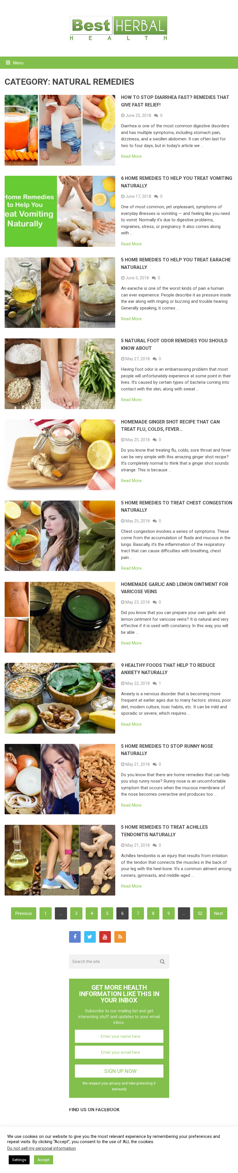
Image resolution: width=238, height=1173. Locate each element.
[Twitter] (90, 937)
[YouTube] (105, 937)
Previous (23, 913)
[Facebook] (75, 937)
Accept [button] (43, 1160)
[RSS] (120, 937)
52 (200, 913)
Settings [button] (19, 1160)
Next (218, 913)
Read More (131, 156)
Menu (18, 63)
